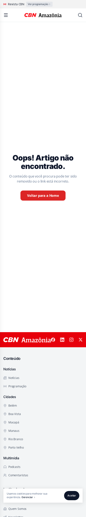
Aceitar (71, 495)
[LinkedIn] (62, 340)
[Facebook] (53, 340)
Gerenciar (27, 497)
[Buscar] (80, 15)
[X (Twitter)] (80, 340)
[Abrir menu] (6, 15)
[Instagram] (71, 340)
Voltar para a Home (43, 195)
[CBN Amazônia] (43, 15)
